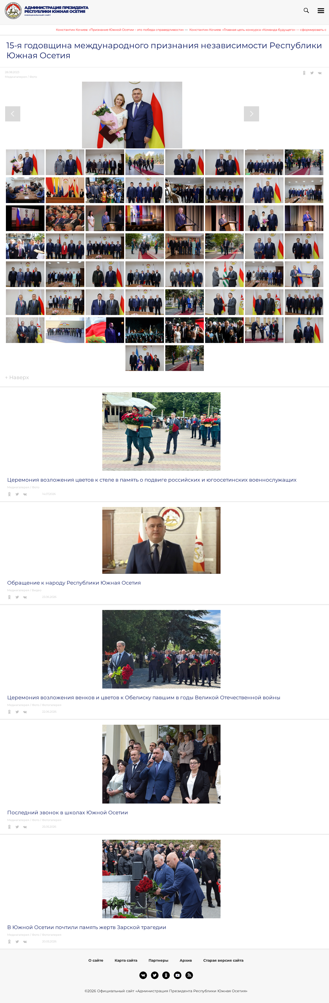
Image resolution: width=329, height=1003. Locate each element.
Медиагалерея (16, 77)
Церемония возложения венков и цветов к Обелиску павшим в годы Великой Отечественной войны (143, 697)
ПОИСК (306, 10)
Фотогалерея (51, 705)
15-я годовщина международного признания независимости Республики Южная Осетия (164, 50)
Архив (186, 960)
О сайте (95, 960)
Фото (33, 77)
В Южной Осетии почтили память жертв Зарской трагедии (86, 927)
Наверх (17, 377)
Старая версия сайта (223, 960)
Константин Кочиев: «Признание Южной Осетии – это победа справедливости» (83, 30)
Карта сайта (126, 960)
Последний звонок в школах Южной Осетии (67, 812)
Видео (36, 590)
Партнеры (158, 960)
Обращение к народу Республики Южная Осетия (74, 583)
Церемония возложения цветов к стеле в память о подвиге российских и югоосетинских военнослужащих (152, 480)
